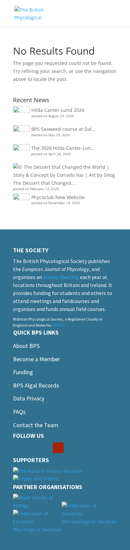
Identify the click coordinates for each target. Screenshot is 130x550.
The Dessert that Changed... (44, 183)
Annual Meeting (61, 277)
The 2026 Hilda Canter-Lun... (63, 148)
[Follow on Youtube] (58, 447)
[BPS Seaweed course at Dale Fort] (21, 133)
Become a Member (36, 359)
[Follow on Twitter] (31, 447)
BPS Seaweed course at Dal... (63, 129)
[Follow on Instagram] (45, 447)
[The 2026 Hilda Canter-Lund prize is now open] (21, 152)
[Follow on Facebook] (18, 447)
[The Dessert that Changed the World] (64, 171)
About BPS (26, 346)
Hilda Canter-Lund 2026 (57, 110)
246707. (59, 325)
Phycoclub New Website (58, 197)
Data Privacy (28, 398)
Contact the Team (35, 425)
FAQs (19, 411)
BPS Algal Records (36, 385)
